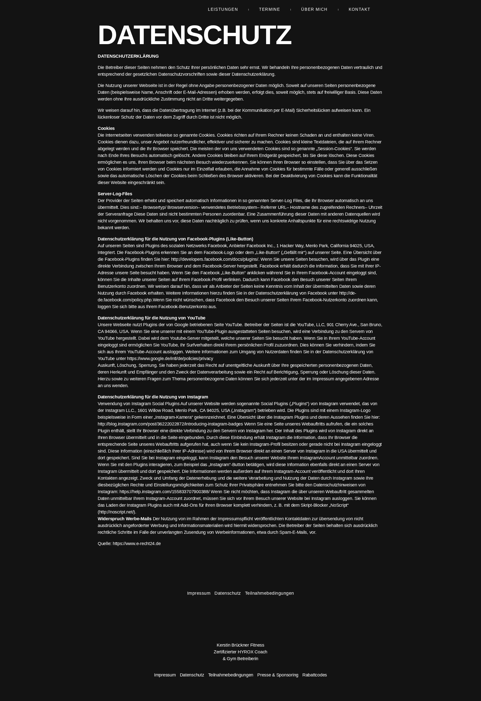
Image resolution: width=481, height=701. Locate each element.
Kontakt (360, 9)
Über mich (314, 9)
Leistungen (223, 9)
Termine (269, 9)
